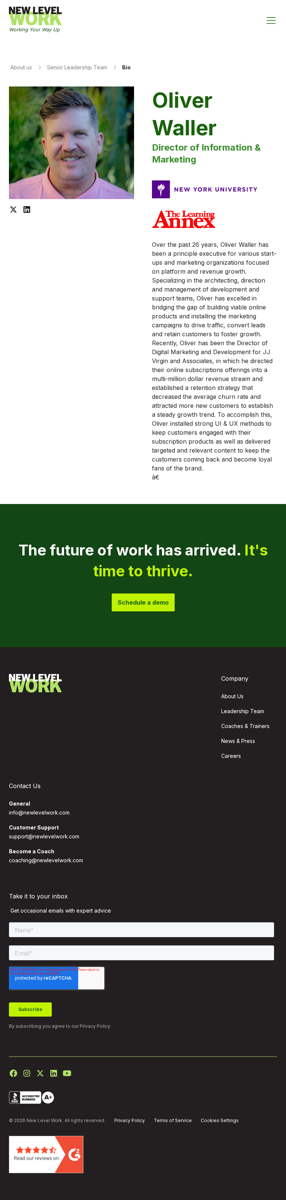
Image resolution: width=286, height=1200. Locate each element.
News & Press (238, 741)
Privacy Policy (95, 1026)
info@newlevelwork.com (39, 812)
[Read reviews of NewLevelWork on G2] (46, 1154)
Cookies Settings (220, 1120)
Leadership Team (242, 711)
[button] (271, 20)
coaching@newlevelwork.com (46, 860)
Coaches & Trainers (245, 726)
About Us (232, 696)
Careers (231, 756)
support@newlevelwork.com (44, 836)
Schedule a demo (143, 602)
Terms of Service (173, 1120)
